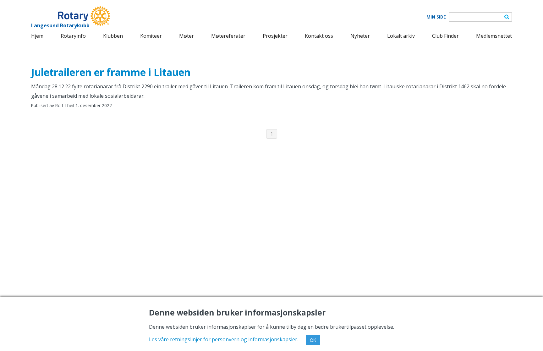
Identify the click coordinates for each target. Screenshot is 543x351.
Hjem (37, 35)
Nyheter (360, 35)
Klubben (113, 35)
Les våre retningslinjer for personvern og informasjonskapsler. (223, 339)
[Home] (70, 16)
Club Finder (445, 35)
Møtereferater (228, 35)
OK (313, 340)
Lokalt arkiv (401, 35)
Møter (186, 35)
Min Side (436, 17)
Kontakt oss (319, 35)
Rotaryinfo (73, 35)
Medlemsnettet (494, 35)
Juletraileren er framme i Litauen (110, 72)
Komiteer (151, 35)
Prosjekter (275, 35)
